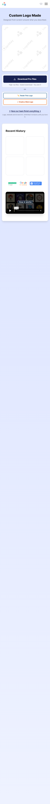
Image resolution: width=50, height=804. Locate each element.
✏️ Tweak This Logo (25, 96)
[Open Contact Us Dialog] (41, 4)
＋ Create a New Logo (25, 102)
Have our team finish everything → (25, 111)
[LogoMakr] (13, 4)
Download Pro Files (27, 79)
